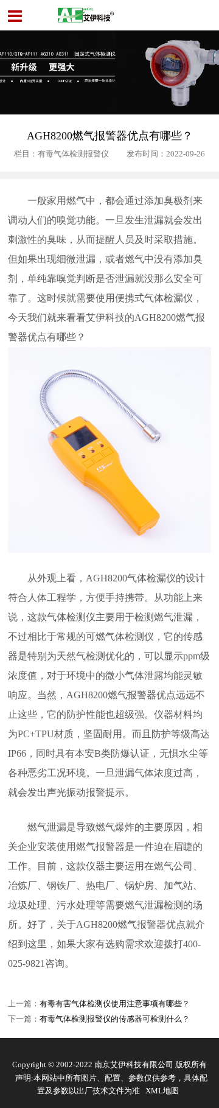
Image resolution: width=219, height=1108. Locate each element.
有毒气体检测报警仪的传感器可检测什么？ (115, 1019)
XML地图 (162, 1091)
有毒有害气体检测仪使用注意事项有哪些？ (115, 1004)
